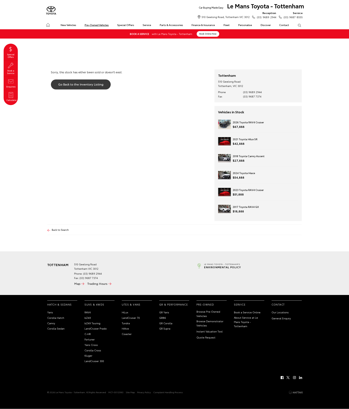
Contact (284, 25)
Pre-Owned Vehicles (97, 25)
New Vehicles (68, 25)
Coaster (127, 334)
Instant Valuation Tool (209, 331)
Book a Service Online (247, 312)
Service (147, 25)
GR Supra (164, 328)
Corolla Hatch (55, 318)
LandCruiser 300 (94, 361)
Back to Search (60, 229)
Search (299, 25)
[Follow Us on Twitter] (288, 378)
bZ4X (88, 318)
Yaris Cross (91, 345)
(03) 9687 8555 (293, 15)
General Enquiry (281, 318)
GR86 (162, 318)
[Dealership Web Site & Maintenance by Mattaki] (296, 392)
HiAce (125, 328)
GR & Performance (173, 304)
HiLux (125, 312)
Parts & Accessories (171, 25)
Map (77, 283)
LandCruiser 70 (131, 318)
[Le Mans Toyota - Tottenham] (51, 10)
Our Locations (280, 312)
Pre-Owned (205, 304)
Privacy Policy (144, 392)
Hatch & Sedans (59, 304)
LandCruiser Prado (96, 328)
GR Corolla (165, 323)
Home (48, 24)
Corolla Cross (93, 350)
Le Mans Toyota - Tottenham (251, 6)
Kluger (88, 355)
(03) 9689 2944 (266, 15)
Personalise (245, 25)
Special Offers (125, 25)
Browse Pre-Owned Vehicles (208, 314)
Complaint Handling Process (168, 392)
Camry (51, 323)
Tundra (126, 323)
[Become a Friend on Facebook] (282, 378)
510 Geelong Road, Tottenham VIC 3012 (226, 17)
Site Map (130, 392)
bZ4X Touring (92, 323)
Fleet (226, 25)
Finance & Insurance (203, 25)
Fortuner (90, 339)
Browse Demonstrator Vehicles (209, 323)
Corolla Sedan (56, 328)
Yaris (50, 312)
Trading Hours (97, 283)
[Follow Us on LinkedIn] (301, 378)
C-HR (88, 334)
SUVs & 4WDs (94, 304)
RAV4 (88, 312)
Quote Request (205, 337)
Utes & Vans (131, 304)
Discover (265, 25)
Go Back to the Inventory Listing (80, 84)
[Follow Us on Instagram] (294, 378)
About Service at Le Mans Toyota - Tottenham (246, 322)
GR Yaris (164, 312)
